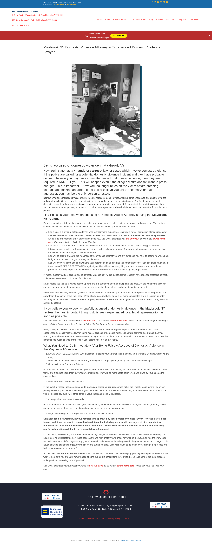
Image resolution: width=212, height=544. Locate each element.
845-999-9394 (132, 239)
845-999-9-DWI (59, 4)
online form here (118, 320)
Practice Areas (139, 20)
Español (182, 20)
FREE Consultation (121, 20)
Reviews (159, 20)
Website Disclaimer (95, 518)
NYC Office (171, 20)
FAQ (151, 20)
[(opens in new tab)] (52, 496)
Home (99, 20)
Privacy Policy (114, 518)
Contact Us (194, 20)
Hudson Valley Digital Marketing (130, 540)
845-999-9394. (72, 4)
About (107, 20)
